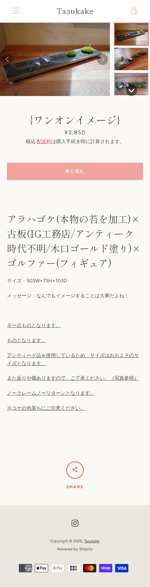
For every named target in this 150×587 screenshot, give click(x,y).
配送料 (44, 141)
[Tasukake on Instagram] (75, 523)
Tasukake (75, 10)
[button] (131, 34)
